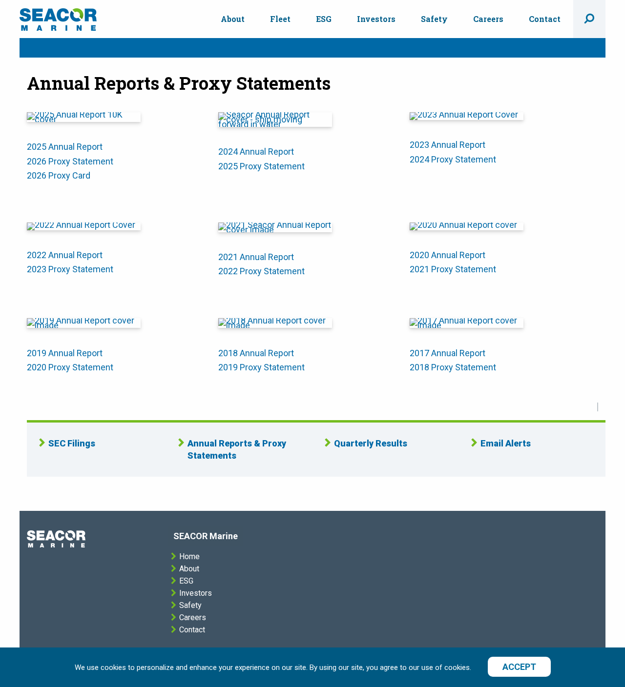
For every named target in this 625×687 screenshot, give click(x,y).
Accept (519, 667)
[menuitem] (232, 19)
